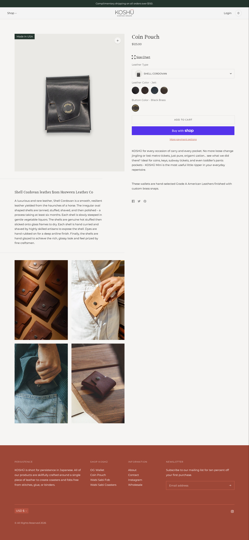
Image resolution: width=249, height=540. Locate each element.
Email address (178, 481)
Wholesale (135, 485)
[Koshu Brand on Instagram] (232, 512)
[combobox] (183, 73)
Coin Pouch (98, 475)
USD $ (20, 510)
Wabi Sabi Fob (100, 480)
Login (228, 13)
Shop (10, 13)
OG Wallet (97, 470)
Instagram (135, 480)
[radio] (135, 90)
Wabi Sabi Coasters (103, 485)
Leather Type (140, 64)
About (132, 470)
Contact (133, 475)
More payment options (183, 139)
